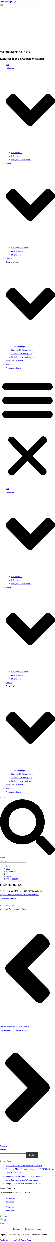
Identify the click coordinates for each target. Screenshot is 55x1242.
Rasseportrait (16, 153)
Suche (2, 797)
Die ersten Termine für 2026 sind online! (22, 1180)
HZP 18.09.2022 (12, 879)
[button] (27, 428)
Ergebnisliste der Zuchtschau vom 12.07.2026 (24, 1166)
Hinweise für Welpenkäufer (22, 350)
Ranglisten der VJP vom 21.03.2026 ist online (24, 1176)
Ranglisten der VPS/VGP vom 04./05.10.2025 (24, 1183)
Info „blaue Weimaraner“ (21, 160)
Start (7, 65)
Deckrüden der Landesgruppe (23, 357)
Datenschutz (16, 255)
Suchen (3, 1149)
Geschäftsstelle (17, 251)
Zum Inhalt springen (8, 2)
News (8, 364)
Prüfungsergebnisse (13, 368)
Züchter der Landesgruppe (21, 353)
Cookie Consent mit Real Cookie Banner (16, 1240)
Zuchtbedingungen (18, 346)
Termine (9, 258)
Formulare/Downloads (14, 361)
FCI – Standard (17, 156)
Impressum (10, 1201)
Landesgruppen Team (19, 248)
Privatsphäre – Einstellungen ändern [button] (27, 1229)
